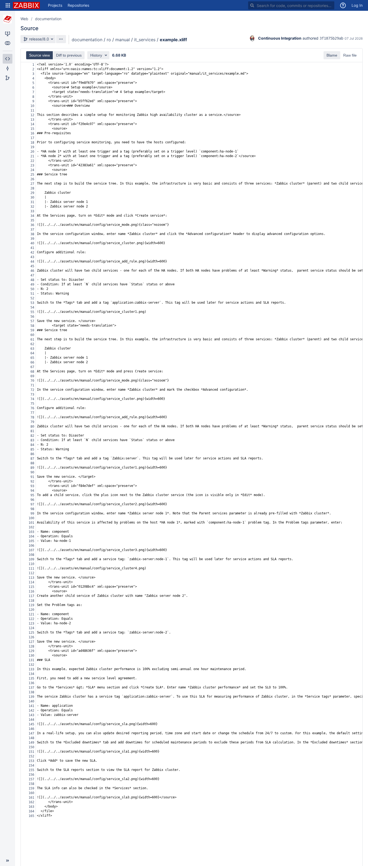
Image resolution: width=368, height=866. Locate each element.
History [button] (96, 55)
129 (31, 651)
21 (32, 156)
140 (31, 701)
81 (32, 431)
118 (31, 600)
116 (31, 591)
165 (31, 816)
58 (32, 326)
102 (31, 527)
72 (32, 390)
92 (32, 481)
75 (32, 404)
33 (32, 211)
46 (32, 271)
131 (31, 660)
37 (32, 229)
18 (32, 142)
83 (32, 440)
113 (31, 578)
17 (32, 138)
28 (32, 188)
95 (32, 495)
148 (31, 738)
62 (32, 344)
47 (32, 275)
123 (31, 623)
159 (31, 788)
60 (32, 335)
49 (32, 284)
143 (31, 715)
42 (32, 252)
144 (31, 720)
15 (32, 129)
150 (31, 747)
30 (32, 197)
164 (31, 811)
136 (31, 683)
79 (32, 422)
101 (31, 523)
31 (32, 202)
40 (32, 243)
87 (32, 458)
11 (32, 110)
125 (31, 633)
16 (32, 133)
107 (31, 550)
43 (32, 257)
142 (31, 710)
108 (31, 555)
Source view (39, 55)
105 (31, 541)
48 (32, 280)
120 (31, 610)
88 (32, 463)
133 (31, 669)
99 (32, 513)
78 (32, 417)
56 (32, 316)
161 (31, 797)
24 (32, 170)
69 (32, 376)
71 (32, 385)
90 (32, 472)
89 (32, 468)
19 (32, 147)
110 (31, 564)
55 (32, 312)
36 (32, 225)
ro (109, 39)
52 (32, 298)
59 (32, 330)
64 (32, 353)
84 (32, 445)
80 (32, 426)
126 (31, 637)
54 (32, 307)
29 (32, 193)
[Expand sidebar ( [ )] (7, 861)
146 (31, 729)
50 (32, 289)
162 (31, 802)
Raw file (350, 55)
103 (31, 532)
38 (32, 234)
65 (32, 358)
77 (32, 413)
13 (32, 120)
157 (31, 779)
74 (32, 399)
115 (31, 587)
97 (32, 504)
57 (32, 321)
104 (31, 536)
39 (32, 239)
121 (31, 614)
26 (32, 179)
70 (32, 381)
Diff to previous (69, 55)
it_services (144, 39)
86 (32, 454)
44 (32, 262)
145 (31, 724)
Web (24, 18)
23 (32, 165)
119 (31, 605)
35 (32, 220)
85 (32, 449)
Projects (55, 5)
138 (31, 692)
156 (31, 775)
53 (32, 303)
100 (31, 518)
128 (31, 646)
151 (31, 752)
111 (31, 568)
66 (32, 362)
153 (31, 761)
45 (32, 266)
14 (32, 124)
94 (32, 491)
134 (31, 674)
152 (31, 756)
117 (31, 596)
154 (31, 765)
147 (31, 733)
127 (31, 642)
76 (32, 408)
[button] (8, 5)
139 (31, 697)
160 (31, 793)
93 (32, 486)
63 (32, 349)
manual (122, 39)
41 (32, 248)
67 (32, 367)
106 (31, 546)
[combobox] (291, 5)
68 (32, 371)
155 (31, 770)
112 (31, 573)
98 (32, 509)
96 (32, 500)
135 (31, 678)
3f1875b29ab (331, 38)
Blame (332, 55)
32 (32, 207)
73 (32, 394)
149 (31, 742)
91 (32, 477)
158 (31, 784)
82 (32, 436)
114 (31, 582)
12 (32, 115)
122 (31, 619)
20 (32, 152)
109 (31, 559)
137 (31, 688)
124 (31, 628)
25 (32, 174)
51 (32, 294)
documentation (48, 18)
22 (32, 161)
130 (31, 655)
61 (32, 339)
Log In (357, 5)
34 (32, 216)
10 (32, 106)
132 (31, 665)
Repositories (78, 5)
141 (31, 706)
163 (31, 807)
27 (32, 184)
